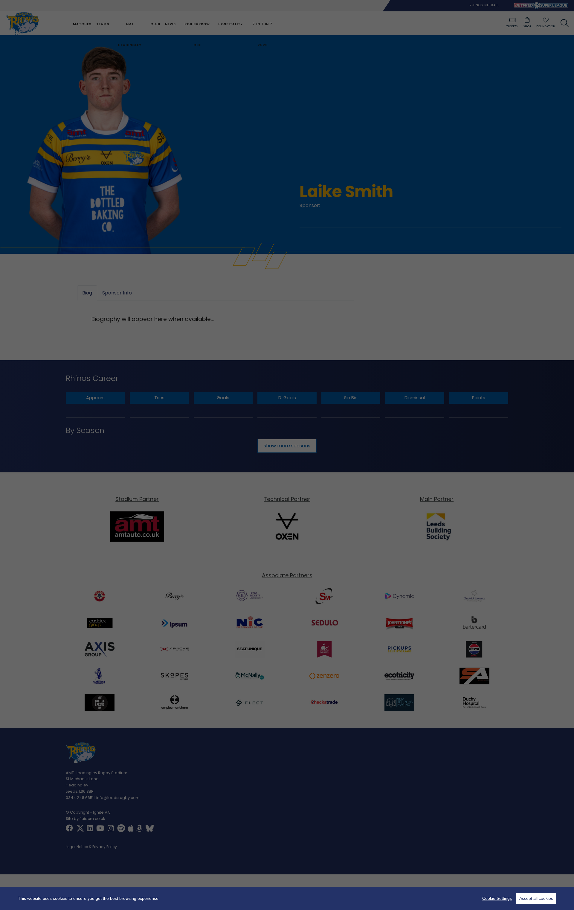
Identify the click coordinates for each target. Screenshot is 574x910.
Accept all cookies (536, 898)
